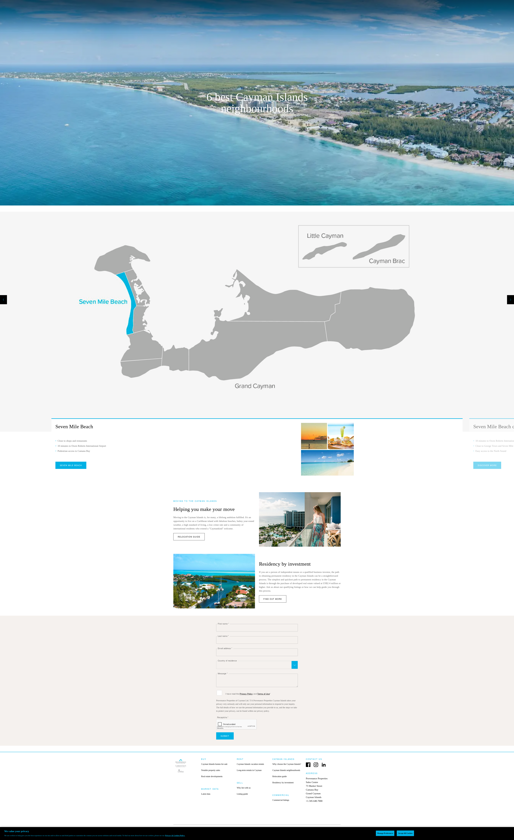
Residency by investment (283, 782)
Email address (225, 648)
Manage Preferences (385, 833)
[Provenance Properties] (180, 766)
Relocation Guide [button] (189, 536)
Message (223, 673)
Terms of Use (263, 693)
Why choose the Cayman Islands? (286, 764)
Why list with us (244, 788)
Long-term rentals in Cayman (249, 770)
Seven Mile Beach (71, 465)
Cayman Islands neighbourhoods (286, 770)
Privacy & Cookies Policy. (175, 836)
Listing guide (242, 794)
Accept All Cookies (405, 833)
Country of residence (227, 660)
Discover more (487, 465)
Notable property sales (210, 770)
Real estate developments (211, 776)
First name (223, 623)
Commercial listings (280, 800)
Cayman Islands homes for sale (214, 764)
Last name (223, 636)
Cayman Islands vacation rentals (250, 764)
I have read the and (248, 693)
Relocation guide (279, 776)
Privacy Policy (246, 693)
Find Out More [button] (272, 599)
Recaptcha (222, 717)
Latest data (205, 794)
